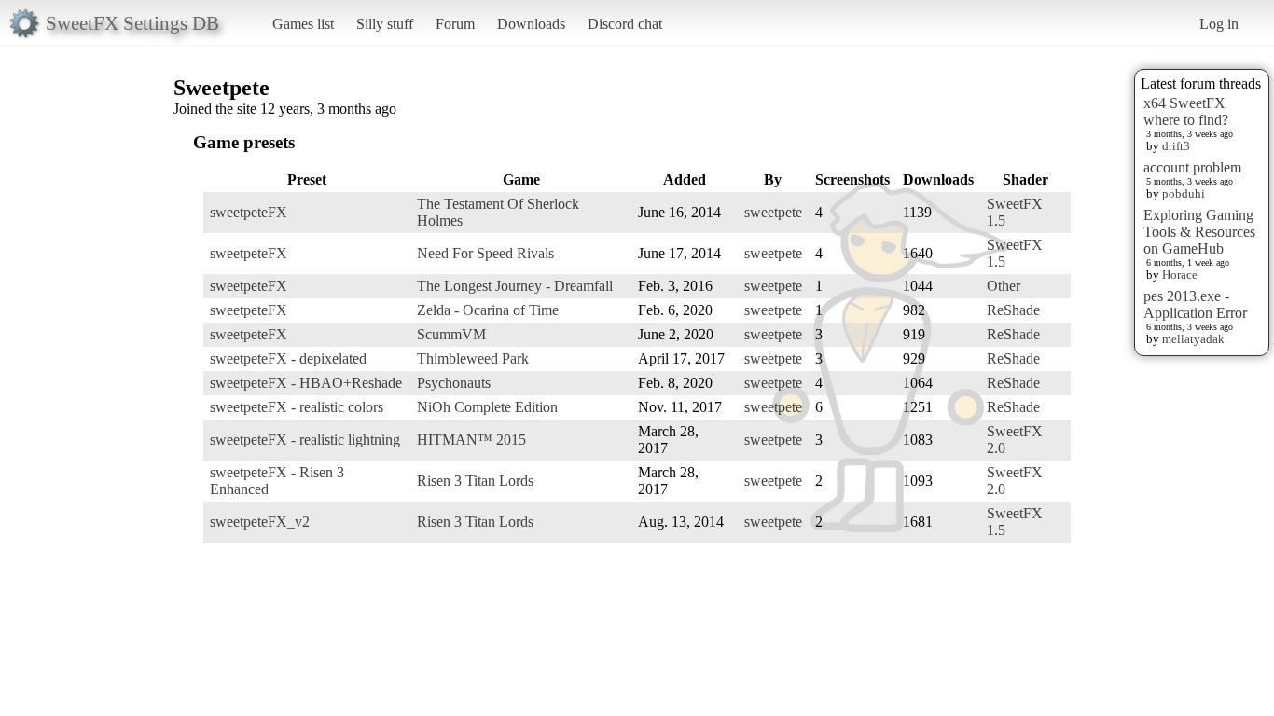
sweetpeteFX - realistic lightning (305, 440)
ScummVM (451, 334)
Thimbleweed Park (473, 358)
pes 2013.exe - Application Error (1195, 304)
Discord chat (625, 24)
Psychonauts (454, 383)
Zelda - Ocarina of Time (488, 310)
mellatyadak (1193, 339)
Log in (1219, 24)
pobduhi (1183, 193)
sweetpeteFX (248, 212)
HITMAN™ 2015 (471, 440)
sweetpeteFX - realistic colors (296, 407)
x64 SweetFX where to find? (1185, 111)
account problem (1192, 167)
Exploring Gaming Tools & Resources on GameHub (1199, 231)
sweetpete (773, 212)
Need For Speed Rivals (485, 253)
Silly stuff (384, 24)
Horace (1180, 275)
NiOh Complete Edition (487, 407)
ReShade (1013, 310)
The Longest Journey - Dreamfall (515, 286)
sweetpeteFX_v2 (260, 522)
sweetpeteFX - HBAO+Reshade (306, 383)
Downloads (531, 24)
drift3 (1176, 146)
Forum (455, 24)
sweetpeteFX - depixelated (288, 358)
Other (1003, 286)
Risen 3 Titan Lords (475, 481)
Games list (303, 24)
